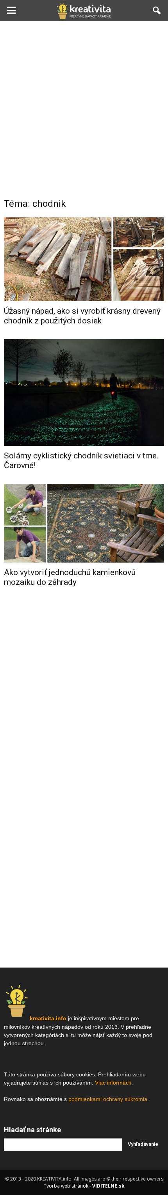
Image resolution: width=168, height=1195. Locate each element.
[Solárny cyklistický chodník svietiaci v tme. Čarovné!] (84, 392)
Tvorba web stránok (66, 1186)
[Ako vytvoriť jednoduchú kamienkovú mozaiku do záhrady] (84, 523)
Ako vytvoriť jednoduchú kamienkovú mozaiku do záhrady (70, 577)
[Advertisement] (84, 109)
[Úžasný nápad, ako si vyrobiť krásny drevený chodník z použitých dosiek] (84, 259)
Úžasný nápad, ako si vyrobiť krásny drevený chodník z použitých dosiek (82, 315)
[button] (157, 10)
